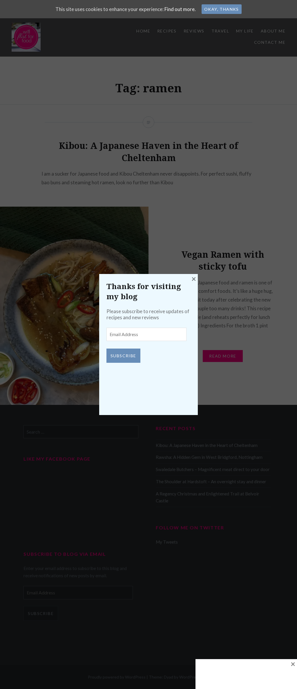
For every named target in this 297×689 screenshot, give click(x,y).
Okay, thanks (221, 9)
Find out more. (180, 9)
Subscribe (123, 355)
